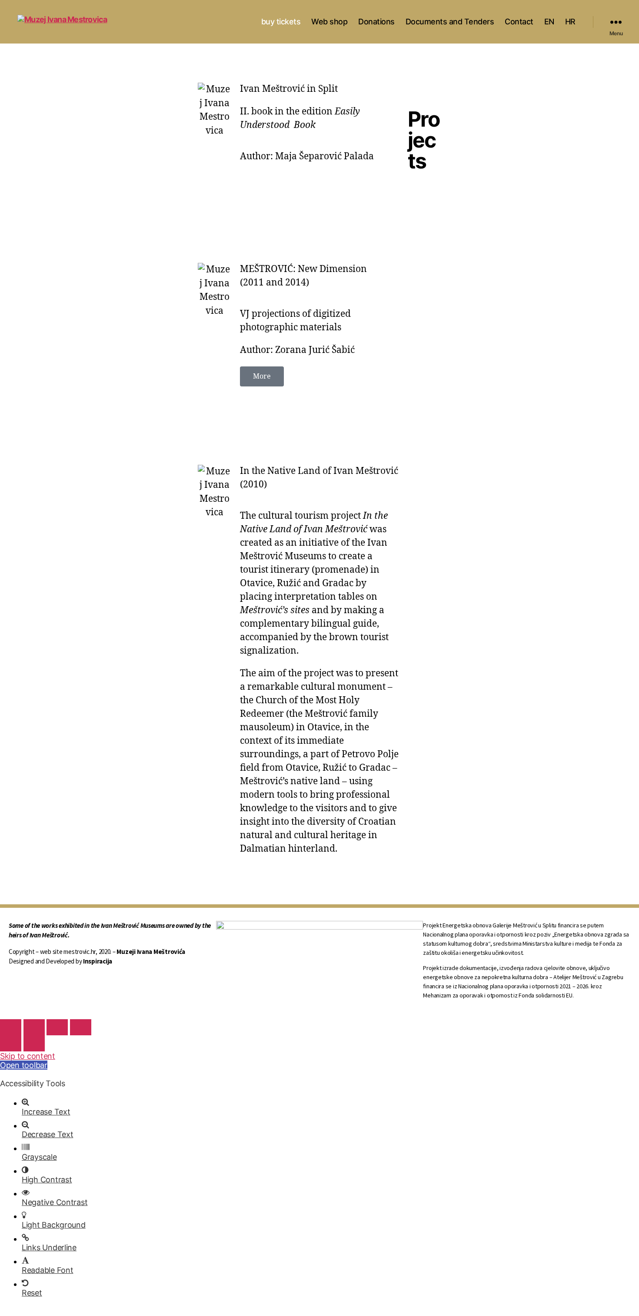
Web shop (329, 21)
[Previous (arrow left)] (10, 1043)
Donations (376, 21)
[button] (262, 376)
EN (549, 21)
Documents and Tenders (450, 21)
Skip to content (27, 1056)
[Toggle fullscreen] (57, 1027)
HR (570, 21)
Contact (519, 21)
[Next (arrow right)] (34, 1043)
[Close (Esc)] (10, 1027)
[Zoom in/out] (80, 1027)
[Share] (34, 1027)
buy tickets (281, 21)
